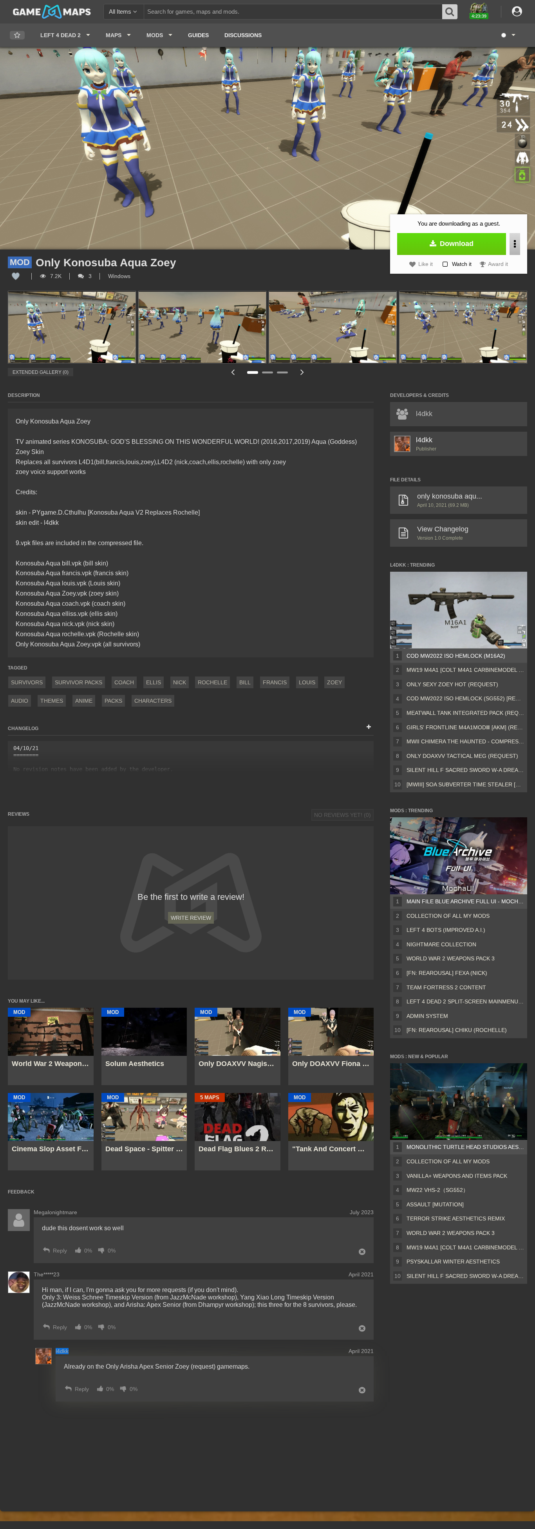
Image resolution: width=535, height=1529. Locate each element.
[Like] (15, 276)
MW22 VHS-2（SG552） (437, 1190)
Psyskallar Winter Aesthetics (453, 1261)
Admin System (427, 1016)
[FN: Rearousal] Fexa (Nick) (447, 973)
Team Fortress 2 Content (446, 987)
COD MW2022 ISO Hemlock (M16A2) (456, 656)
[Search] (450, 12)
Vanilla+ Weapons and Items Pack (457, 1176)
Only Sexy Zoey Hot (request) (452, 684)
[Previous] (232, 372)
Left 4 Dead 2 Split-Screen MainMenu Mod (465, 1001)
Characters (153, 701)
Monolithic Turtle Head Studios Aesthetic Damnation (465, 1147)
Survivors (27, 682)
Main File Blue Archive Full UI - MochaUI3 (465, 901)
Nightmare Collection (441, 944)
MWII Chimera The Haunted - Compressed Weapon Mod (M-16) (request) (465, 741)
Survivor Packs (78, 682)
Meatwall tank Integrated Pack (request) (465, 713)
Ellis (153, 682)
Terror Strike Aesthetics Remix (456, 1218)
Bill (245, 682)
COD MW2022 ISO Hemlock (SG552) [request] (465, 698)
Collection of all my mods (448, 916)
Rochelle (212, 682)
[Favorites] (17, 35)
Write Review (191, 918)
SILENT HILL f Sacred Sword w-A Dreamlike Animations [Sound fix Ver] (465, 770)
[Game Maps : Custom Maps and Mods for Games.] (52, 11)
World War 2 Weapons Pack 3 (451, 958)
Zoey (334, 682)
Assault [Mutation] (435, 1204)
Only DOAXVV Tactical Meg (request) (462, 756)
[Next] (302, 372)
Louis (307, 682)
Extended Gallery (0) (41, 372)
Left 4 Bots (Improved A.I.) (446, 930)
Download (456, 244)
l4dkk (424, 440)
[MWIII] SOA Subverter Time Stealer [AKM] (465, 784)
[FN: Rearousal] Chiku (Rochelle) (457, 1030)
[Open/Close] (369, 727)
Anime (83, 701)
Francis (275, 682)
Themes (51, 701)
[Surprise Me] (507, 35)
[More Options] (515, 244)
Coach (124, 682)
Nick (179, 682)
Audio (19, 701)
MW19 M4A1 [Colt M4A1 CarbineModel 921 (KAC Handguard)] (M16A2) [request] (465, 670)
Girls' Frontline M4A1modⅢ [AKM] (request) (465, 727)
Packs (113, 701)
